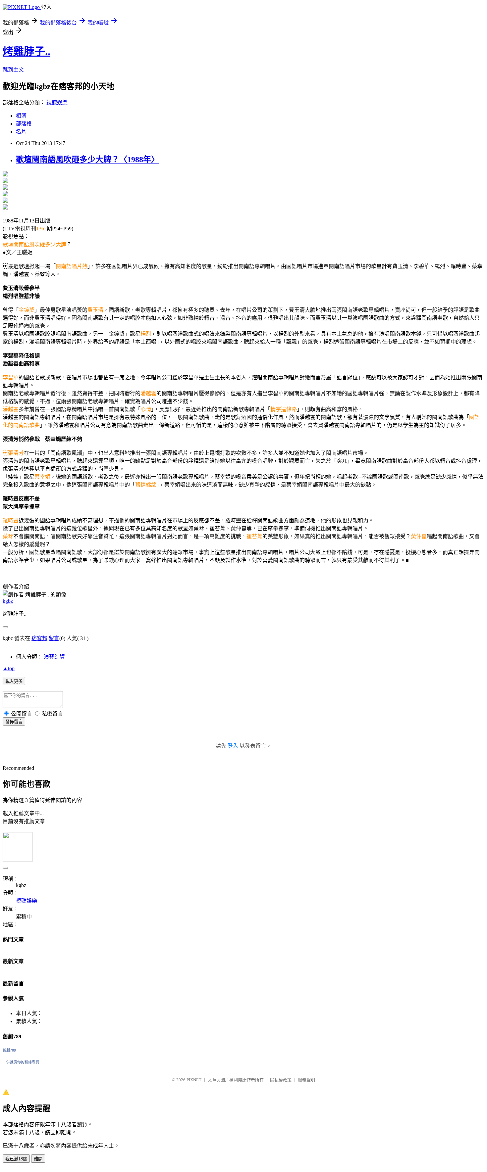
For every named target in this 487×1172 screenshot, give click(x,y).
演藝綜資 (54, 657)
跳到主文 (13, 69)
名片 (21, 131)
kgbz (8, 601)
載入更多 (14, 681)
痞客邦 (39, 638)
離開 (38, 1158)
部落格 (24, 123)
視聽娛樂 (57, 102)
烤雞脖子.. (26, 51)
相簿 (21, 115)
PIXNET (194, 1079)
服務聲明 (306, 1079)
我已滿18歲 (16, 1158)
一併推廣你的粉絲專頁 (21, 1062)
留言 (54, 638)
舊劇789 (9, 1050)
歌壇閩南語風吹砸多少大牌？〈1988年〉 (87, 159)
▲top (9, 668)
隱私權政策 (281, 1079)
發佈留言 (14, 721)
